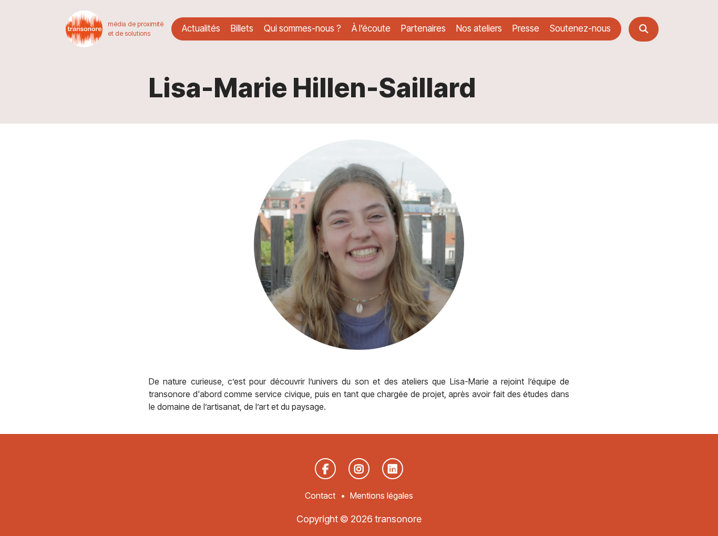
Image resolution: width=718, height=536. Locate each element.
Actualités (201, 28)
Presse (525, 28)
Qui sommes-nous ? (302, 28)
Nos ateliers (479, 28)
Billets (242, 28)
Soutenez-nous (580, 28)
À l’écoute (371, 28)
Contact (320, 495)
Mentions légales (381, 495)
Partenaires (423, 28)
